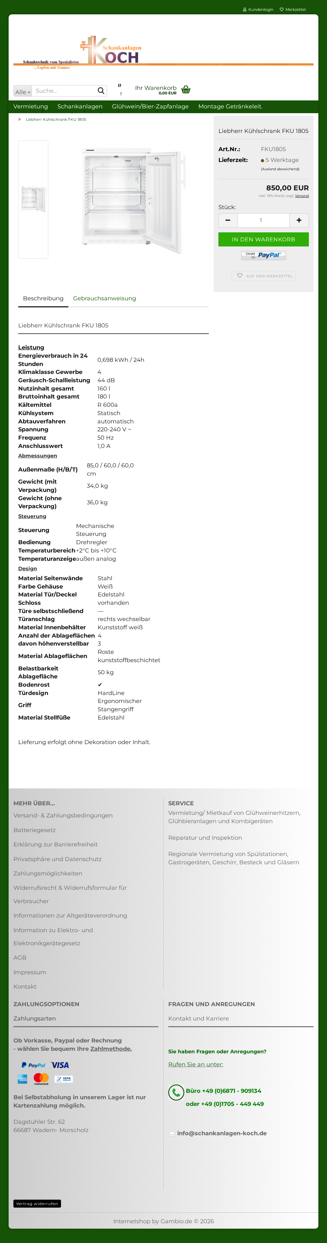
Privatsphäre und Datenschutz (57, 859)
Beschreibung (43, 298)
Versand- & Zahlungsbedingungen (63, 815)
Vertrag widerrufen (37, 1203)
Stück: (227, 207)
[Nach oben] (309, 1233)
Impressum (29, 972)
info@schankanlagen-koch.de (222, 1133)
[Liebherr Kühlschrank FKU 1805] (132, 199)
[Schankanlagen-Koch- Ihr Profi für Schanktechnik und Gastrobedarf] (163, 52)
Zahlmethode (110, 1048)
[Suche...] (101, 91)
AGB (20, 957)
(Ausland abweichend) (280, 169)
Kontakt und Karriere (198, 1018)
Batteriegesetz (34, 830)
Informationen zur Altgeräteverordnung (70, 915)
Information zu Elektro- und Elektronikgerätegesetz (53, 937)
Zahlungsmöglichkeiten (47, 873)
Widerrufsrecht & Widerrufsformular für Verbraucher (70, 894)
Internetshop (131, 1221)
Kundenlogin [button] (260, 9)
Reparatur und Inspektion (205, 837)
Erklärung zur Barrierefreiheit (55, 844)
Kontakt (24, 986)
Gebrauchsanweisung (104, 298)
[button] (228, 220)
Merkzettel (295, 9)
